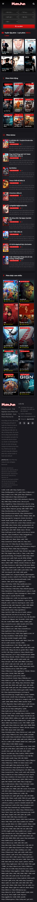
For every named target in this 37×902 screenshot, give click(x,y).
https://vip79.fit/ (6, 612)
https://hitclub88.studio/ (8, 732)
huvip (3, 793)
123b (20, 687)
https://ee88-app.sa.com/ (9, 532)
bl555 (10, 791)
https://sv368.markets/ (8, 784)
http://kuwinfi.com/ (7, 796)
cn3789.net (29, 697)
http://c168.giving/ (20, 697)
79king (11, 650)
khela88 (23, 803)
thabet (22, 763)
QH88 (10, 847)
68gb (32, 683)
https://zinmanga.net (21, 593)
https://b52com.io (25, 546)
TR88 (23, 798)
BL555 (33, 699)
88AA (11, 857)
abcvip (6, 894)
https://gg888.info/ (7, 897)
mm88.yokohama (26, 807)
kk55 (23, 777)
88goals (12, 619)
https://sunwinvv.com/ (14, 706)
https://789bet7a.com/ (12, 734)
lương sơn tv (18, 699)
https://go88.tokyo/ (23, 511)
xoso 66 (20, 558)
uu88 (21, 640)
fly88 (31, 508)
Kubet (23, 530)
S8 (32, 560)
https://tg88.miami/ (11, 864)
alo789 (20, 527)
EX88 (33, 746)
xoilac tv (29, 591)
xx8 (24, 829)
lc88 (21, 751)
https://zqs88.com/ (27, 857)
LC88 (27, 845)
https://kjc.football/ (7, 638)
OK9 (29, 647)
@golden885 (30, 419)
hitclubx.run (28, 563)
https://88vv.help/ (7, 845)
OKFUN (31, 861)
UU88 (24, 751)
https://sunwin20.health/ (8, 819)
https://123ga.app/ (26, 781)
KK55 (32, 666)
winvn (21, 734)
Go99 (13, 805)
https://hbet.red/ (6, 713)
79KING (27, 871)
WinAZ (28, 836)
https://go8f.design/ (11, 527)
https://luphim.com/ (19, 490)
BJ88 (30, 829)
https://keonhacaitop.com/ (9, 511)
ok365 (7, 739)
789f (24, 723)
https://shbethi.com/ (27, 652)
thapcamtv (18, 605)
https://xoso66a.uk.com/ (8, 833)
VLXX (3, 579)
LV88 (18, 814)
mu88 (10, 687)
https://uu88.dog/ (30, 819)
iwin (17, 619)
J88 (34, 516)
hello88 (10, 781)
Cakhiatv (8, 854)
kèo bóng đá (8, 572)
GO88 (3, 697)
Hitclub (21, 516)
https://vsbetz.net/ (7, 756)
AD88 (18, 739)
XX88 (16, 494)
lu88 (33, 551)
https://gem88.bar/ (20, 610)
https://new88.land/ (15, 737)
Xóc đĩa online (31, 617)
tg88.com (16, 887)
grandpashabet (26, 525)
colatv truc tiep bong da (18, 603)
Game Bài (8, 699)
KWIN (19, 800)
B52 (3, 692)
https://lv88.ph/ (6, 871)
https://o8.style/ (6, 661)
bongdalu (4, 577)
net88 (7, 643)
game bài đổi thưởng (7, 556)
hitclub (23, 518)
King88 (10, 553)
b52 (27, 798)
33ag (15, 758)
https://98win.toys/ (7, 763)
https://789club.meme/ (26, 810)
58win (7, 666)
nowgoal (25, 699)
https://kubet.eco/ (26, 544)
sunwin (3, 523)
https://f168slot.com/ (8, 629)
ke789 (3, 690)
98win (18, 810)
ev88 (15, 661)
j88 (2, 720)
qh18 (11, 786)
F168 (7, 650)
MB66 (13, 621)
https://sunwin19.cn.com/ (9, 624)
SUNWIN (32, 694)
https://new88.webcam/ (23, 654)
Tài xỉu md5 (23, 876)
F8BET (26, 873)
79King (20, 645)
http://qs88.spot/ (29, 838)
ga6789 (16, 659)
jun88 (24, 669)
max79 (31, 774)
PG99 (31, 624)
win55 (33, 833)
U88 (22, 758)
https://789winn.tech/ (8, 852)
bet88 (24, 612)
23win (25, 636)
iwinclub (12, 643)
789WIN (18, 892)
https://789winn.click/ (19, 845)
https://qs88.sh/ (22, 878)
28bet (3, 723)
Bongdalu (19, 556)
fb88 (19, 673)
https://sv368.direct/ (8, 593)
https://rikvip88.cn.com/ (26, 805)
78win (10, 549)
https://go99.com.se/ (19, 767)
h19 (3, 807)
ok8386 (18, 713)
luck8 (29, 687)
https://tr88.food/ (7, 805)
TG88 (26, 539)
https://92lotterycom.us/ (9, 669)
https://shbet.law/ (7, 654)
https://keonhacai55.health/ (19, 579)
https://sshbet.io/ (15, 652)
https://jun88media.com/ (8, 810)
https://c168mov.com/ (27, 680)
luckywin (4, 716)
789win (21, 621)
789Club (25, 516)
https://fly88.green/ (7, 499)
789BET (32, 650)
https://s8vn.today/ (7, 584)
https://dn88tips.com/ (21, 850)
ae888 (20, 638)
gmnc (7, 673)
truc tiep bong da (23, 598)
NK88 (13, 685)
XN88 (8, 817)
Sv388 (3, 490)
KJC (17, 492)
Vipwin (10, 730)
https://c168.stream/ (24, 826)
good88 (8, 824)
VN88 (29, 770)
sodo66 (7, 737)
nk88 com (11, 861)
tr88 (3, 749)
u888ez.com (17, 718)
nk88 (26, 706)
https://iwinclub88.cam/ (19, 791)
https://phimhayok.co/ (8, 516)
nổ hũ (27, 624)
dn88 (18, 838)
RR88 (16, 516)
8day (7, 659)
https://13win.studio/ (19, 760)
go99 (3, 685)
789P (3, 572)
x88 (13, 661)
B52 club (4, 621)
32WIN (20, 836)
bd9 (32, 803)
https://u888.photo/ (7, 676)
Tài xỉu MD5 (22, 619)
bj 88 (23, 706)
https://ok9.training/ (7, 826)
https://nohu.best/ (7, 767)
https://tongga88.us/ (17, 560)
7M (15, 556)
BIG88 (18, 530)
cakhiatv (4, 581)
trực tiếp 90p (29, 756)
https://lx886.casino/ (7, 840)
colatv (9, 603)
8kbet (3, 563)
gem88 (23, 650)
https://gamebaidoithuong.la (12, 692)
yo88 (19, 661)
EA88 (3, 718)
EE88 (14, 584)
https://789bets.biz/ (7, 671)
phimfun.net (5, 460)
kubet (27, 763)
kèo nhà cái (29, 518)
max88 (9, 621)
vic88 (12, 741)
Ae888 (26, 621)
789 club (27, 530)
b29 (32, 664)
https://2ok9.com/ (7, 647)
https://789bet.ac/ (27, 866)
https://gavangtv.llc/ (7, 518)
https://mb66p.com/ (7, 598)
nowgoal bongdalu (19, 574)
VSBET (23, 586)
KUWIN (3, 869)
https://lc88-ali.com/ (22, 732)
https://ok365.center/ (8, 610)
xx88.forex (5, 803)
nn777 (14, 654)
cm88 (32, 647)
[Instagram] (32, 423)
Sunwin (27, 694)
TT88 (5, 553)
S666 (12, 817)
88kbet (4, 850)
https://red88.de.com (8, 774)
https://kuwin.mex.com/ (22, 869)
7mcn (25, 617)
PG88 (16, 636)
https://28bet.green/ (14, 779)
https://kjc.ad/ (16, 544)
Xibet (30, 551)
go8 (14, 687)
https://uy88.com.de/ (7, 711)
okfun (16, 861)
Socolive (10, 577)
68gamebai (10, 704)
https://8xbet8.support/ (26, 589)
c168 (3, 664)
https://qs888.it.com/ (21, 831)
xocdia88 (30, 734)
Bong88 (15, 638)
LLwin (13, 713)
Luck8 (23, 570)
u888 (23, 508)
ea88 (22, 539)
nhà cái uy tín (25, 501)
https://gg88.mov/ (20, 581)
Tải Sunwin (28, 567)
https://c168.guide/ (22, 549)
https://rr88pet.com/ (28, 492)
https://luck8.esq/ (7, 770)
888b (18, 781)
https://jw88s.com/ (7, 789)
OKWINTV (17, 741)
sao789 (4, 659)
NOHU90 (32, 772)
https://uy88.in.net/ (19, 711)
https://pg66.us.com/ (7, 626)
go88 (20, 492)
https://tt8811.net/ (7, 539)
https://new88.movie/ (8, 645)
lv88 (18, 751)
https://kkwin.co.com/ (16, 723)
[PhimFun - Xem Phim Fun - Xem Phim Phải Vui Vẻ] (8, 404)
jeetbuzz (11, 803)
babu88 (28, 803)
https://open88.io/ (28, 880)
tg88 (3, 567)
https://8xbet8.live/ (7, 591)
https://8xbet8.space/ (19, 591)
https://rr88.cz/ (17, 553)
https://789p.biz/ (30, 760)
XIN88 (14, 789)
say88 (28, 720)
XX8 (21, 829)
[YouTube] (28, 423)
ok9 (14, 664)
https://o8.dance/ (6, 859)
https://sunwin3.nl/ (7, 541)
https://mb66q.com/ (7, 600)
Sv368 (7, 490)
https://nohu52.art (14, 727)
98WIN (16, 744)
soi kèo (14, 607)
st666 (30, 741)
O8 (6, 706)
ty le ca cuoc (19, 617)
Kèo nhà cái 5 (5, 619)
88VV (3, 876)
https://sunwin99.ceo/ (24, 629)
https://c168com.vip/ (7, 843)
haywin (20, 777)
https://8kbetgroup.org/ (19, 890)
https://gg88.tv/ (15, 871)
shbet (10, 525)
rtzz (33, 885)
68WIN (7, 718)
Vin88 (22, 730)
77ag (3, 739)
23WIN (7, 701)
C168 (16, 645)
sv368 (28, 553)
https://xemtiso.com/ (8, 546)
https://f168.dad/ (6, 683)
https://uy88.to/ (20, 753)
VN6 (19, 864)
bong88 (17, 694)
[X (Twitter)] (24, 423)
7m (3, 800)
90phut (8, 508)
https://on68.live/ (10, 777)
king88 (11, 814)
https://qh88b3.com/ (7, 574)
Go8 (7, 869)
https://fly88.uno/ (27, 494)
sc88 (14, 647)
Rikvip (7, 657)
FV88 (6, 730)
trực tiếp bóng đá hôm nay (27, 506)
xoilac (24, 605)
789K (8, 581)
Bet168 (21, 636)
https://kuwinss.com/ (19, 847)
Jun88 (16, 626)
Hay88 (3, 520)
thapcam (13, 508)
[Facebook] (20, 423)
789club (16, 563)
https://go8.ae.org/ (18, 765)
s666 (17, 565)
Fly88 (15, 558)
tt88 (28, 685)
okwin (12, 850)
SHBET (27, 508)
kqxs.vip (7, 709)
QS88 (24, 709)
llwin (3, 777)
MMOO (16, 701)
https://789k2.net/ (27, 800)
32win (16, 772)
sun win (17, 716)
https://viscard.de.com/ (8, 746)
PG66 (32, 713)
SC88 (6, 838)
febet (3, 812)
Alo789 (18, 596)
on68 (20, 883)
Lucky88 (24, 824)
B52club (25, 551)
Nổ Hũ (26, 765)
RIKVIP (23, 741)
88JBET (4, 864)
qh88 (33, 749)
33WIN (22, 871)
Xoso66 (23, 624)
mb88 (31, 685)
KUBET (11, 563)
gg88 (11, 765)
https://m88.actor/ (14, 725)
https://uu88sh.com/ (22, 821)
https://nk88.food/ (21, 833)
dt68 (16, 629)
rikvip (3, 673)
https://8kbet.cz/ (6, 890)
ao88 (3, 737)
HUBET (28, 751)
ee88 (3, 709)
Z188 (15, 840)
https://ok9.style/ (25, 784)
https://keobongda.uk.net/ (9, 878)
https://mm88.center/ (14, 501)
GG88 (30, 516)
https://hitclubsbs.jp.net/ (20, 631)
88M (17, 883)
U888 (15, 680)
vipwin (22, 838)
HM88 (20, 701)
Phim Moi (24, 577)
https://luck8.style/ (7, 760)
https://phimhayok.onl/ (20, 497)
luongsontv (17, 518)
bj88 (22, 725)
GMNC (23, 643)
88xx (10, 685)
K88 (3, 553)
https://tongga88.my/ (26, 534)
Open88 (24, 701)
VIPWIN (15, 763)
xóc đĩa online (8, 800)
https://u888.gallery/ (16, 709)
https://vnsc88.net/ (7, 678)
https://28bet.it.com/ (15, 866)
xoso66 (16, 551)
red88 (9, 741)
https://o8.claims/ (17, 859)
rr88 (14, 572)
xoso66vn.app (11, 753)
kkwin (21, 796)
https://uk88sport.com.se (22, 774)
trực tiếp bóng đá (14, 506)
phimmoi (32, 871)
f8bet (27, 650)
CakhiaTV (15, 577)
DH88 (24, 556)
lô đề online (16, 589)
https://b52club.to (25, 683)
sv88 (22, 567)
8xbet (25, 725)
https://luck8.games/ (18, 770)
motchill (16, 546)
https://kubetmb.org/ (14, 807)
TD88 (29, 577)
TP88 (30, 864)
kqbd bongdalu (29, 574)
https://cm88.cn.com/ (8, 494)
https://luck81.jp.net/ (7, 551)
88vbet (8, 836)
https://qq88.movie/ (10, 567)
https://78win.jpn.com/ (25, 854)
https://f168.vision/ (24, 565)
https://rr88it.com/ (7, 570)
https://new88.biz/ (9, 636)
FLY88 (15, 499)
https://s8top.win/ (21, 899)
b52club (21, 563)
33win (29, 640)
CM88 (6, 501)
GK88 (33, 824)
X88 (21, 789)
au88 (6, 685)
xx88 (11, 490)
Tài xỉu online (31, 789)
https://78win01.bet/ (24, 666)
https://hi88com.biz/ (20, 720)
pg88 (25, 560)
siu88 (20, 659)
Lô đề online (29, 661)
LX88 (27, 767)
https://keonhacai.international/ (10, 513)
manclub (18, 643)
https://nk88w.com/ (14, 793)
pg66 (3, 781)
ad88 (27, 829)
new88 (19, 532)
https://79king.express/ (24, 607)
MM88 (31, 605)
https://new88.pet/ (13, 534)
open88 (24, 626)
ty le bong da (25, 692)
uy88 (12, 751)
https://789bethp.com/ (24, 678)
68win (14, 539)
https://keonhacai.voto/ (8, 633)
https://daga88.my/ (7, 504)
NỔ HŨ (7, 664)
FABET (14, 530)
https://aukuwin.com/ (29, 523)
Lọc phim (20, 26)
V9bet (25, 640)
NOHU (27, 570)
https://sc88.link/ (25, 713)
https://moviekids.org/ (8, 694)
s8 (2, 565)
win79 (12, 581)
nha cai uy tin (11, 617)
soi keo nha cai (25, 532)
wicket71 (17, 803)
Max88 (17, 640)
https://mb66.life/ (19, 600)
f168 (28, 645)
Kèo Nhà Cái (28, 716)
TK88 (7, 821)
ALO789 (4, 652)
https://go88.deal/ (7, 631)
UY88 (25, 537)
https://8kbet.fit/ (6, 892)
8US (20, 577)
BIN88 (32, 654)
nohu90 (23, 676)
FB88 (15, 673)
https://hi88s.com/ (7, 586)
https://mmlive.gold (18, 690)
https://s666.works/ (7, 537)
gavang (19, 508)
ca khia (3, 508)
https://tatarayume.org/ (23, 812)
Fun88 (33, 591)
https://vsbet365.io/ (19, 756)
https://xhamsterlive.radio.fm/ (21, 504)
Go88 (28, 579)
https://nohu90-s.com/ (20, 817)
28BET (33, 798)
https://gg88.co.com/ (26, 633)
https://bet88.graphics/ (8, 492)
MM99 (26, 753)
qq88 (3, 701)
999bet (30, 739)
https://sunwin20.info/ (8, 772)
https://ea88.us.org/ (21, 746)
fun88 (18, 567)
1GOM (27, 619)
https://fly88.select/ (7, 497)
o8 (32, 525)
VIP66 (24, 558)
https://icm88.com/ (11, 523)
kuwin (7, 857)
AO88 (14, 549)
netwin (29, 560)
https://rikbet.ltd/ (6, 614)
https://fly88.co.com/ (7, 680)
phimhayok (25, 499)
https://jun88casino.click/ (24, 584)
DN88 (31, 796)
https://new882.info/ (28, 737)
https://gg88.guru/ (19, 671)
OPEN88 (29, 558)
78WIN (4, 744)
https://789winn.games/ (8, 899)
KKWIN (15, 836)
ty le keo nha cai (18, 537)
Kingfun (22, 716)
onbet (3, 527)
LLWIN (15, 570)
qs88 (11, 558)
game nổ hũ (16, 676)
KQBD (14, 894)
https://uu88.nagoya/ (20, 704)
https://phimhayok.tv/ (26, 513)
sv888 (22, 793)
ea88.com (22, 887)
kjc (2, 727)
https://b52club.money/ (8, 640)
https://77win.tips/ (7, 589)
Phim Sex (7, 579)
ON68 (7, 563)
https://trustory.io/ (9, 565)
